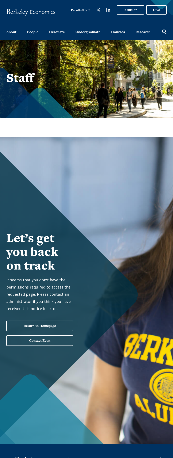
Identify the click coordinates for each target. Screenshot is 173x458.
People (32, 31)
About (11, 31)
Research (142, 31)
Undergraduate (87, 31)
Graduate (57, 31)
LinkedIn (108, 10)
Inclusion (130, 10)
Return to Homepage (40, 325)
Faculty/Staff (80, 10)
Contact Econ (39, 340)
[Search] (164, 31)
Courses (118, 31)
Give (156, 10)
